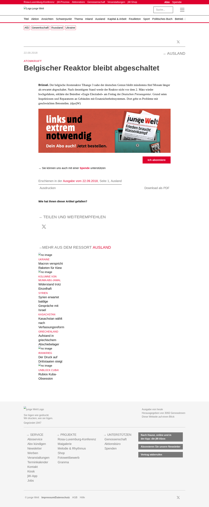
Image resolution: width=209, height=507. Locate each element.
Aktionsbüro (78, 2)
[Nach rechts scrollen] (184, 19)
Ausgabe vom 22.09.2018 (80, 181)
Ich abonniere (157, 160)
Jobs (30, 480)
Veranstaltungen (116, 2)
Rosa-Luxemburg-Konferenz (39, 2)
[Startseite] (34, 10)
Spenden (110, 448)
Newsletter (34, 448)
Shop (61, 453)
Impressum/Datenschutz (55, 497)
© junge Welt (32, 497)
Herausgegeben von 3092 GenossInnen (163, 413)
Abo (167, 2)
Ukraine (70, 27)
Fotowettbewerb (68, 457)
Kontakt (32, 466)
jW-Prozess (63, 2)
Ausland (176, 53)
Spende (177, 2)
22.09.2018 (30, 52)
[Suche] (176, 9)
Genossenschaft (96, 2)
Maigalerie (65, 444)
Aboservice (34, 439)
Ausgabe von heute (152, 409)
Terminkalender (37, 462)
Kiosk (31, 471)
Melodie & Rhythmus (72, 448)
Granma (63, 462)
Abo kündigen (36, 444)
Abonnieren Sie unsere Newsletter (160, 446)
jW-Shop (132, 2)
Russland (57, 27)
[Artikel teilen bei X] (178, 42)
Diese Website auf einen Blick (158, 416)
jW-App (32, 476)
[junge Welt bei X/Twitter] (178, 497)
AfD (26, 27)
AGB (74, 497)
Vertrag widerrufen (151, 454)
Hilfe (82, 497)
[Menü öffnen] (182, 10)
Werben (32, 453)
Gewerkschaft (40, 27)
